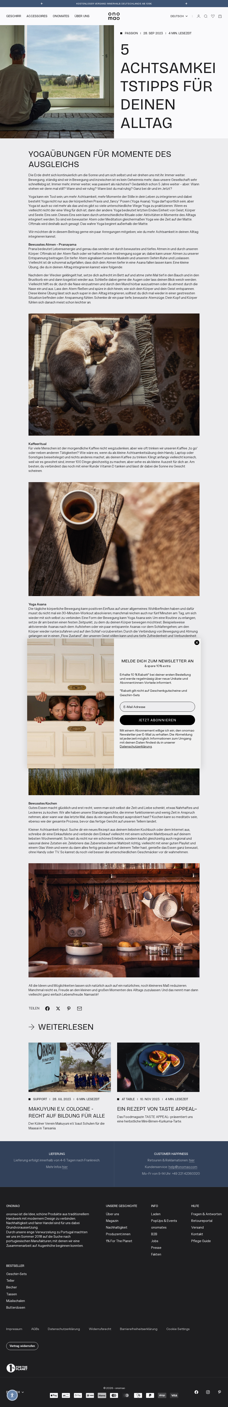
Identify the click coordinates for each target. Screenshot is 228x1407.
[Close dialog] (197, 642)
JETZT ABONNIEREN (157, 720)
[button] (12, 1395)
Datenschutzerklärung (136, 746)
